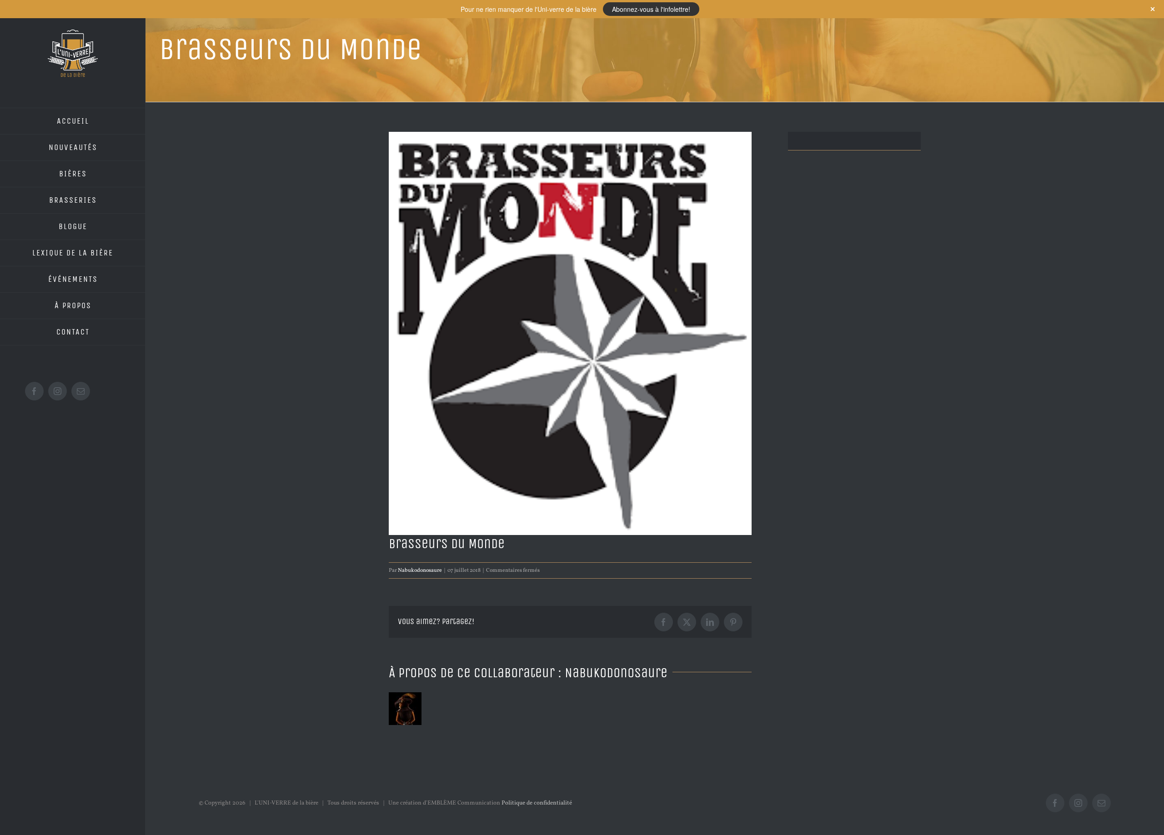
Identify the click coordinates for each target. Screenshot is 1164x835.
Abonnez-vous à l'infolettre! (651, 9)
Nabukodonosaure (420, 570)
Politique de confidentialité (537, 803)
